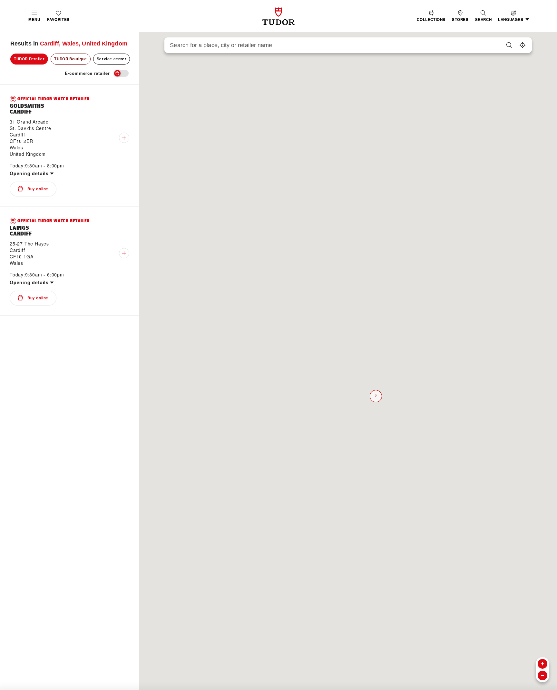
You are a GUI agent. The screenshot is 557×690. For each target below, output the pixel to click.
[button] (483, 16)
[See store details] (124, 138)
